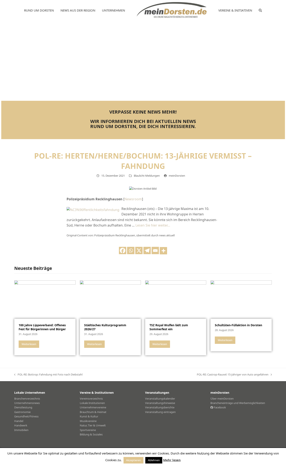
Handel (18, 421)
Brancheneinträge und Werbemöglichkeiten (237, 403)
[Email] (155, 250)
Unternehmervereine (93, 407)
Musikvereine (88, 421)
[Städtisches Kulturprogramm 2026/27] (110, 299)
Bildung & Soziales (91, 434)
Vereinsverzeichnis (91, 398)
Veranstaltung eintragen (160, 412)
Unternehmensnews (27, 403)
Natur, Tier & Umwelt (93, 425)
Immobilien (21, 430)
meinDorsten (177, 175)
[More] (163, 250)
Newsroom (133, 199)
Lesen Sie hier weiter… (152, 225)
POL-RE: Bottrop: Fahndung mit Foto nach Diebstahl (48, 375)
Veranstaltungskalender (160, 398)
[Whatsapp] (130, 250)
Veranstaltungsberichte (159, 407)
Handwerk (20, 425)
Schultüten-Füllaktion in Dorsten (238, 325)
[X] (139, 250)
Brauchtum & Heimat (93, 412)
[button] (260, 10)
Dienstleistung (23, 407)
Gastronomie (22, 412)
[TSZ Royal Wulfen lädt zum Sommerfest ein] (175, 299)
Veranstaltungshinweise (160, 403)
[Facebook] (122, 250)
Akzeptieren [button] (133, 460)
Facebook (219, 407)
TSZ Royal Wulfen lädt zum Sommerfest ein (168, 327)
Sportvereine (88, 430)
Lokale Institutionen (92, 403)
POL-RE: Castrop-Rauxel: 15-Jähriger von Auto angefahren (232, 375)
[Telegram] (147, 250)
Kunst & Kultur (89, 416)
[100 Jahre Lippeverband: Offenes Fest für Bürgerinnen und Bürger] (44, 299)
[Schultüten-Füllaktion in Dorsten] (241, 299)
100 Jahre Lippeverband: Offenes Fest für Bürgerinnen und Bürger (42, 327)
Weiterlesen (29, 344)
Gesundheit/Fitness (26, 416)
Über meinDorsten (222, 398)
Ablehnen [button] (154, 460)
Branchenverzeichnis (27, 398)
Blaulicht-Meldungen (147, 175)
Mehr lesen (172, 460)
